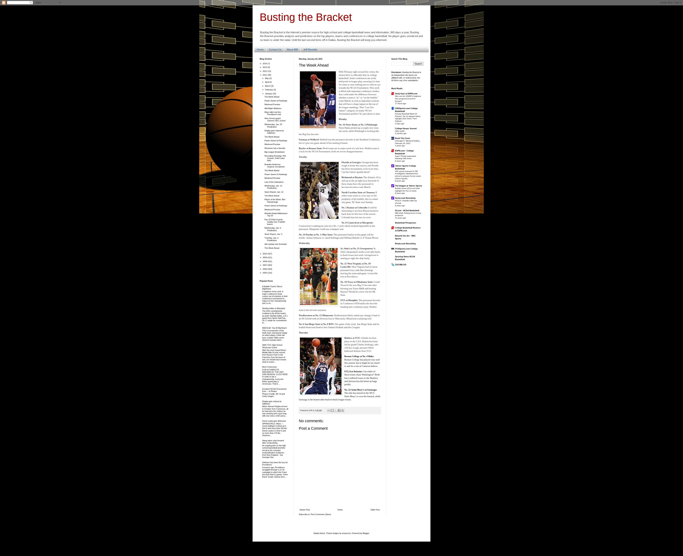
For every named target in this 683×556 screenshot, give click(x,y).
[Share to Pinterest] (342, 410)
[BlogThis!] (332, 410)
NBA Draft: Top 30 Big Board (274, 328)
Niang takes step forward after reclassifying (273, 441)
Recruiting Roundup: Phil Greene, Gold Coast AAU (275, 158)
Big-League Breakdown (274, 152)
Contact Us (275, 49)
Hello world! (399, 131)
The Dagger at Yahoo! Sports (408, 186)
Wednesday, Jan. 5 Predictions (272, 229)
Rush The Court (402, 138)
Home (260, 49)
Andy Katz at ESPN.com (406, 94)
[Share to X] (336, 410)
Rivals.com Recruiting (405, 244)
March (268, 86)
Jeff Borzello (310, 49)
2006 (265, 269)
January (269, 94)
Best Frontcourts (269, 367)
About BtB (292, 49)
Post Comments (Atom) (321, 514)
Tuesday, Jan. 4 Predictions (271, 239)
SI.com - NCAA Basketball (407, 210)
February (269, 90)
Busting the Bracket (306, 17)
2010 (265, 254)
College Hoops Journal (406, 128)
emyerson (346, 533)
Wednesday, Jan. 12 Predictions (273, 187)
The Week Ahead (271, 97)
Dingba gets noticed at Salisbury (274, 132)
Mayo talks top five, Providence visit (272, 113)
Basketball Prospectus (405, 223)
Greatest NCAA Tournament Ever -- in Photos (274, 390)
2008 (265, 261)
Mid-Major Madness (273, 108)
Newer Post (305, 510)
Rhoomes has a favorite (274, 148)
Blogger (366, 533)
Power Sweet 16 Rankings (275, 101)
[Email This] (329, 410)
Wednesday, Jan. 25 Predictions (273, 125)
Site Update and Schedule (275, 244)
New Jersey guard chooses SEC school (274, 119)
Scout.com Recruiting (405, 198)
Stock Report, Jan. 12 (273, 192)
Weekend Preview (272, 104)
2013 (265, 67)
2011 (265, 75)
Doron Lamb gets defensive (274, 421)
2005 (265, 273)
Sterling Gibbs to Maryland (273, 308)
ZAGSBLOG (400, 264)
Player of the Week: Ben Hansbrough (274, 200)
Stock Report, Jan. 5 (273, 234)
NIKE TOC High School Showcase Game (272, 346)
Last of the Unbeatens (274, 182)
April (267, 82)
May (267, 78)
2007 (265, 265)
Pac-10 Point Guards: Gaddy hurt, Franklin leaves (274, 221)
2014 (265, 63)
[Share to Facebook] (339, 410)
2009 (265, 257)
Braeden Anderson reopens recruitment (274, 165)
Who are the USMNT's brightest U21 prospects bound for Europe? (408, 98)
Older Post (375, 510)
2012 (265, 71)
